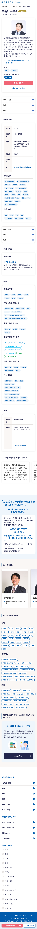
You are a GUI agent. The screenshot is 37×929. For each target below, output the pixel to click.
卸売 (6, 863)
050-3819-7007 (18, 530)
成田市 (32, 632)
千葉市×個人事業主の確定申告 (11, 663)
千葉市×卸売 (6, 694)
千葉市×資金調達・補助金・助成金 (24, 676)
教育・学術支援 (10, 890)
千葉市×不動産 (30, 694)
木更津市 (5, 632)
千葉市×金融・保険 (22, 697)
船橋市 (24, 628)
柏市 (30, 635)
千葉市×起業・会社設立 (27, 669)
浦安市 (19, 642)
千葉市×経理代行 (7, 666)
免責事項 (30, 915)
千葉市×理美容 (7, 700)
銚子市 (11, 628)
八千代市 (18, 639)
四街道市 (26, 642)
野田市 (19, 632)
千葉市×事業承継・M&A (9, 673)
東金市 (11, 635)
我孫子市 (26, 639)
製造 (6, 854)
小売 (6, 858)
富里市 (32, 645)
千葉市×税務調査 (7, 676)
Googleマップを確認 (20, 445)
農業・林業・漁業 (11, 899)
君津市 (12, 642)
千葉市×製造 (16, 690)
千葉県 (13, 6)
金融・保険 (9, 881)
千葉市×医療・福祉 (8, 707)
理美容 (7, 885)
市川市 (17, 628)
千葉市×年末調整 (26, 663)
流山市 (11, 639)
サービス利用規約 (13, 918)
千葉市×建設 (6, 690)
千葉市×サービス (7, 704)
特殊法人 (8, 908)
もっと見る (18, 756)
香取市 (4, 649)
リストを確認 (29, 925)
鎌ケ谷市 (5, 642)
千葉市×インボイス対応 (21, 666)
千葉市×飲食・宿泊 (18, 694)
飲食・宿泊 (9, 867)
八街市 (12, 645)
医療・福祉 (9, 904)
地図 (4, 110)
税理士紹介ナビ (6, 6)
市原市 (4, 639)
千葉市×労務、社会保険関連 (25, 680)
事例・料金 (7, 100)
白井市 (25, 645)
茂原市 (25, 632)
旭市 (17, 635)
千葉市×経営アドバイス (9, 680)
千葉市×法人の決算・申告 (9, 659)
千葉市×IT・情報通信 (8, 697)
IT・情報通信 (9, 876)
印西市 (19, 645)
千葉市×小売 (26, 690)
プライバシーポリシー (19, 915)
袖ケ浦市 (5, 645)
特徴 (4, 105)
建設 (6, 849)
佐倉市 (4, 635)
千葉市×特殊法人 (20, 707)
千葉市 (19, 6)
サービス (8, 894)
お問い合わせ (18, 83)
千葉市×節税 (22, 673)
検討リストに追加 (18, 88)
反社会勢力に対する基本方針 (13, 921)
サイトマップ (8, 915)
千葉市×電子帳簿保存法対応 (10, 669)
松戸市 (12, 632)
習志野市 (24, 635)
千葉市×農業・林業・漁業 (22, 704)
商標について (25, 918)
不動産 (7, 872)
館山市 (31, 628)
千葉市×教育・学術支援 (20, 700)
